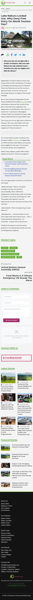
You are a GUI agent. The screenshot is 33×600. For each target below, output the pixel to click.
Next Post (27, 272)
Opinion (8, 8)
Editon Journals (6, 521)
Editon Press (5, 523)
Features (13, 248)
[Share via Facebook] (12, 55)
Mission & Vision (6, 506)
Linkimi (3, 557)
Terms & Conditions (7, 535)
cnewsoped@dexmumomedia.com (16, 585)
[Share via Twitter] (15, 55)
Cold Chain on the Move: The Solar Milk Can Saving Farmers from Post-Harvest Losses (25, 410)
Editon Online (5, 518)
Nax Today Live (6, 550)
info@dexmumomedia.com (10, 565)
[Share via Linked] (24, 55)
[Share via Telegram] (20, 55)
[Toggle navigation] (29, 2)
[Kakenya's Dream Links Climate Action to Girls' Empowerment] (8, 420)
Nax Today (4, 552)
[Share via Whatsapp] (8, 55)
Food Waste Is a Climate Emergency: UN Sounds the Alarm (17, 278)
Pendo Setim (8, 27)
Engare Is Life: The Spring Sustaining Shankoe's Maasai (7, 407)
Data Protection (6, 540)
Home (2, 8)
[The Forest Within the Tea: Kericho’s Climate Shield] (8, 378)
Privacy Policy (5, 533)
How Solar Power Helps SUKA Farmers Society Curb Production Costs (16, 164)
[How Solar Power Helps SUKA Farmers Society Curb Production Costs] (25, 420)
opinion (4, 248)
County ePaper (6, 554)
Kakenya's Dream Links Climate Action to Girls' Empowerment (20, 485)
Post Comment (12, 320)
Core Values (5, 508)
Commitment (5, 510)
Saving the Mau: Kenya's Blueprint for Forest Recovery (25, 386)
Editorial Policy (6, 538)
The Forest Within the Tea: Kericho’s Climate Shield (7, 389)
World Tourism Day (8, 257)
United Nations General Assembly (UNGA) (13, 268)
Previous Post (6, 264)
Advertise (4, 542)
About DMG (5, 504)
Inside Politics (5, 525)
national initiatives (8, 251)
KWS (19, 257)
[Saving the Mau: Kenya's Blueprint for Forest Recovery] (25, 376)
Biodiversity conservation (10, 254)
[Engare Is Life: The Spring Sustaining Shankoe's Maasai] (8, 397)
